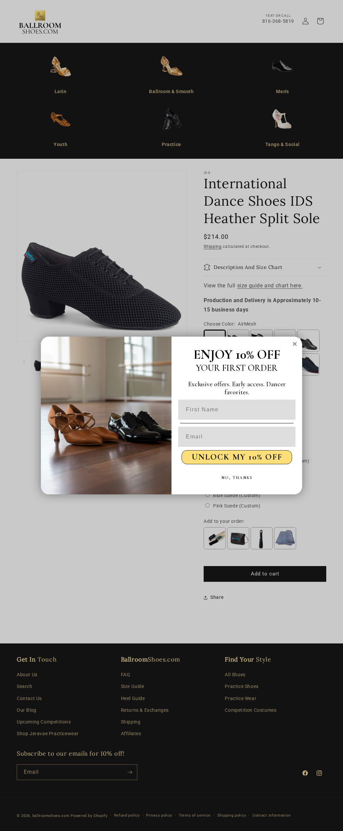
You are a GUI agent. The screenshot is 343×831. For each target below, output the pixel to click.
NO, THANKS (237, 477)
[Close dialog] (295, 344)
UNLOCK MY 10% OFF (237, 457)
